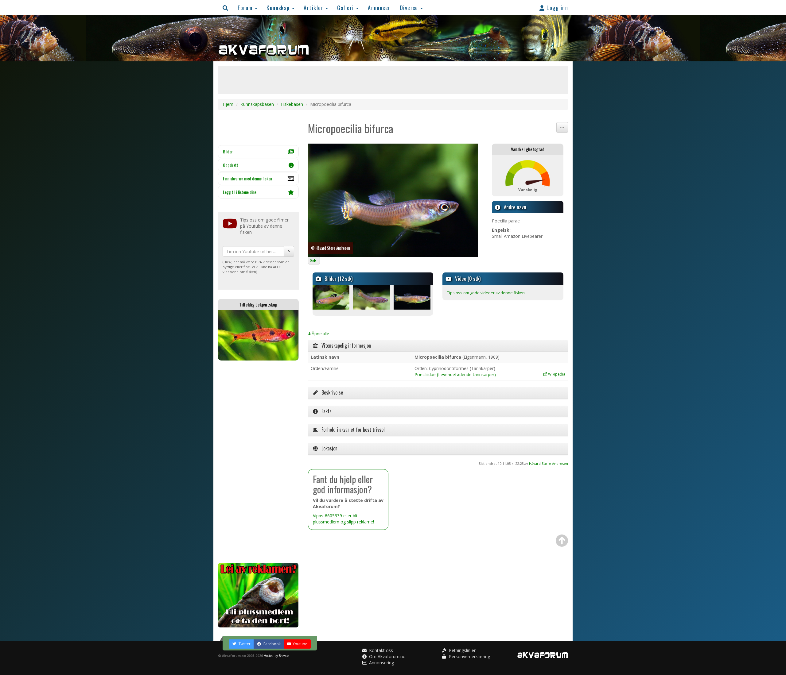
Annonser (379, 7)
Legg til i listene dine (239, 192)
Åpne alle (320, 333)
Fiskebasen (292, 104)
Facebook (272, 643)
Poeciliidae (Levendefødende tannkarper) (455, 374)
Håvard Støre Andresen (548, 463)
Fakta (325, 411)
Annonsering (381, 662)
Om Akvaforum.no (387, 656)
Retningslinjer (462, 650)
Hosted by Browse (276, 656)
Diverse (410, 7)
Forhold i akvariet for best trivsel (351, 429)
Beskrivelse (330, 392)
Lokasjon (327, 448)
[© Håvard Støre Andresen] (332, 297)
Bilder (228, 151)
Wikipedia (556, 374)
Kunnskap (279, 7)
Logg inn (556, 7)
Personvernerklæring (469, 656)
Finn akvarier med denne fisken (247, 178)
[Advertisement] (258, 462)
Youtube (300, 643)
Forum (246, 7)
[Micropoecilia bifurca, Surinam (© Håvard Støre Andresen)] (393, 200)
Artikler (314, 7)
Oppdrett (230, 165)
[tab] (438, 346)
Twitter (244, 643)
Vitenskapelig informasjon (344, 345)
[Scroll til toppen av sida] (562, 540)
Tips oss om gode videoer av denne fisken (486, 292)
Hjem (228, 104)
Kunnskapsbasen (257, 104)
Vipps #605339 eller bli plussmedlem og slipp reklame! (343, 519)
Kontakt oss (380, 650)
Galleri (346, 7)
